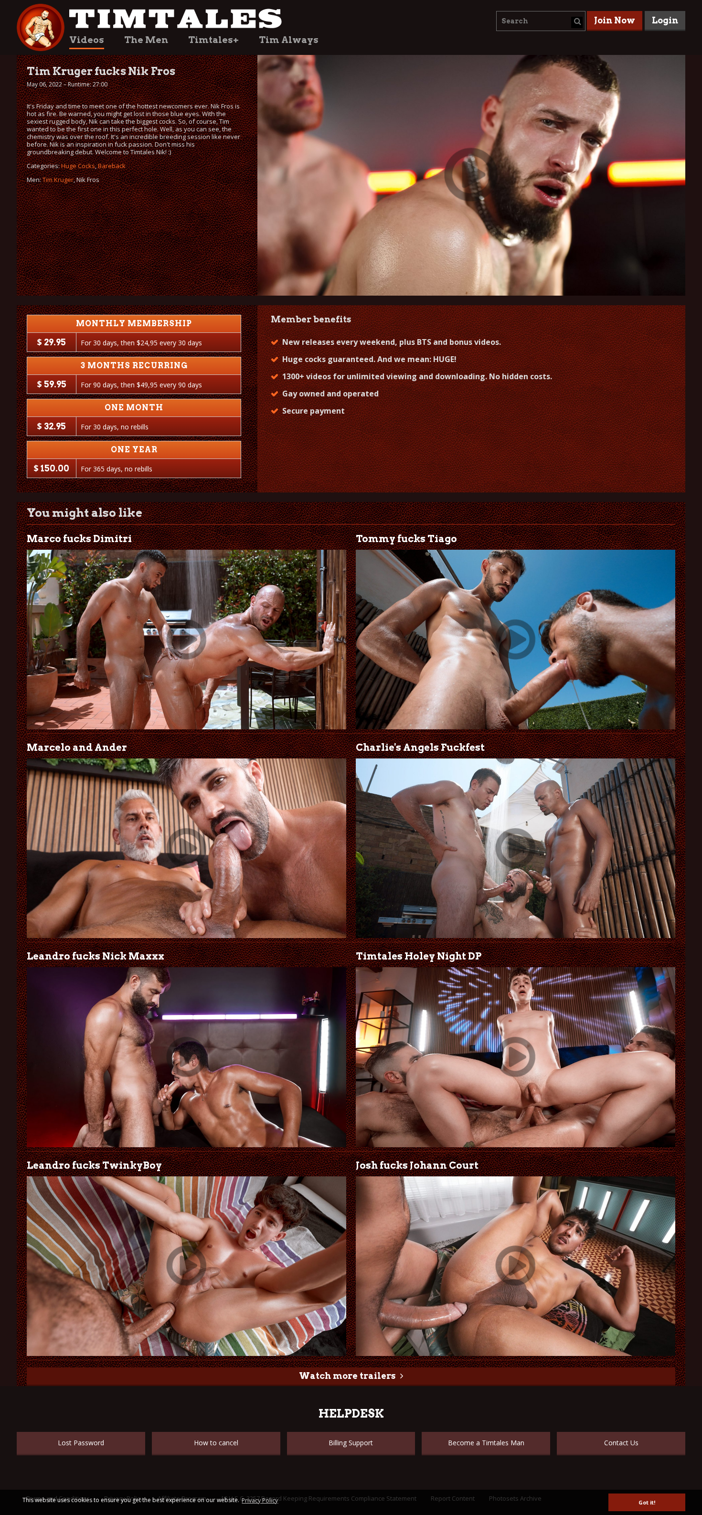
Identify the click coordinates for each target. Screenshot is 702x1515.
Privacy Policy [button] (260, 1500)
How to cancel (216, 1442)
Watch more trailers (347, 1376)
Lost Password (81, 1442)
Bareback (112, 165)
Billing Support (351, 1442)
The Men (146, 40)
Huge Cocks (78, 165)
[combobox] (540, 21)
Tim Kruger (58, 179)
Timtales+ (213, 40)
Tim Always (289, 40)
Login (665, 20)
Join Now (614, 20)
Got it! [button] (646, 1502)
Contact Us (621, 1442)
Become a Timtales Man (486, 1442)
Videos (86, 40)
